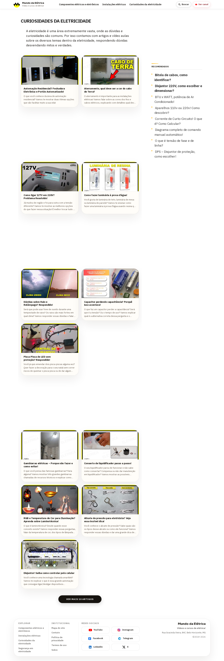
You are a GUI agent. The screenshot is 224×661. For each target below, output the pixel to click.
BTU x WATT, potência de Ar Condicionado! (174, 99)
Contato (55, 632)
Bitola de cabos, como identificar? (171, 77)
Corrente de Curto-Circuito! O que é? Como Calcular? (178, 121)
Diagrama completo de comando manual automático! (177, 132)
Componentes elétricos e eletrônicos (79, 4)
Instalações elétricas (114, 4)
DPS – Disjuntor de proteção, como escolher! (174, 153)
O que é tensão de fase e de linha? (174, 143)
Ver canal (203, 4)
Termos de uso (59, 645)
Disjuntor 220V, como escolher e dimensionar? (178, 88)
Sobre (54, 650)
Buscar (185, 4)
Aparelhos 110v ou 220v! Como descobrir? (177, 110)
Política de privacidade (57, 639)
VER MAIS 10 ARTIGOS (80, 599)
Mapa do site (58, 628)
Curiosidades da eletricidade (145, 4)
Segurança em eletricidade (25, 650)
